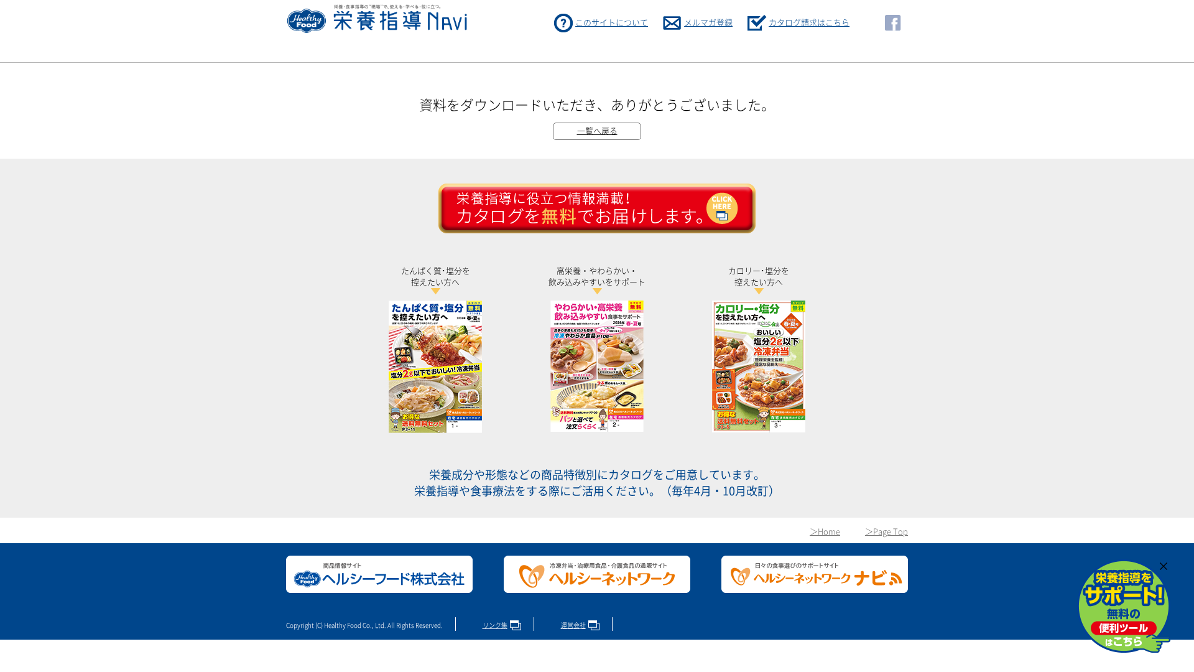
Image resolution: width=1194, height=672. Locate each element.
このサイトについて (611, 23)
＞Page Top (886, 532)
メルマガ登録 (708, 23)
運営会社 (573, 625)
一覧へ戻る (597, 131)
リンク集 (495, 625)
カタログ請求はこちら (809, 23)
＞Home (825, 532)
